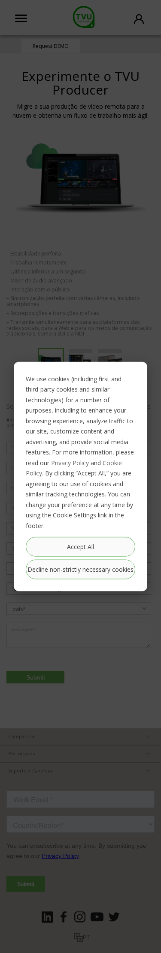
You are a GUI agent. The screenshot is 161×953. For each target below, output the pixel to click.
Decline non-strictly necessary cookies (80, 569)
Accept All (80, 546)
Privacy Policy (70, 462)
